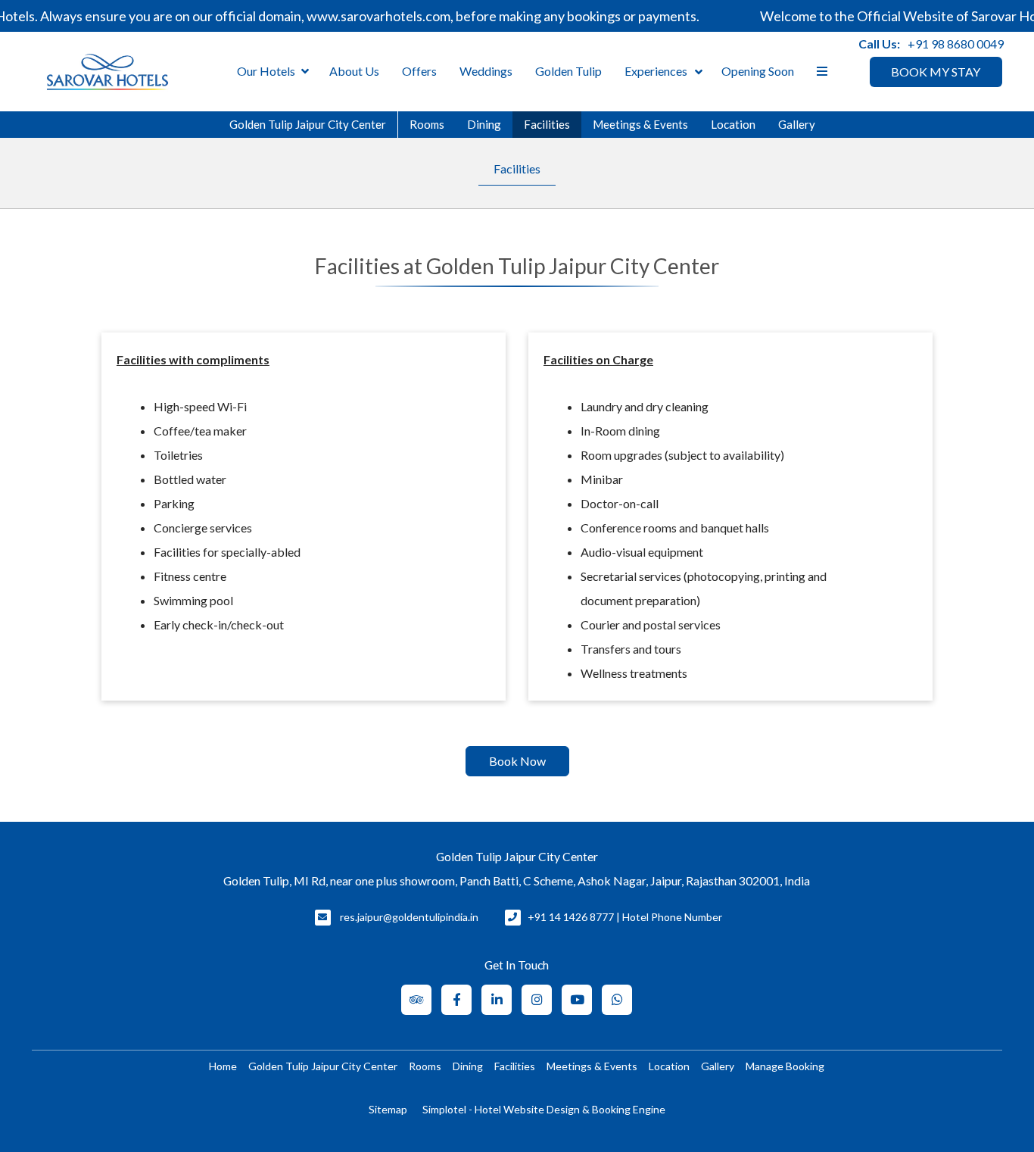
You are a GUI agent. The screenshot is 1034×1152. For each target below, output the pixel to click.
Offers (419, 71)
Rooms (427, 124)
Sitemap (388, 1109)
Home (223, 1066)
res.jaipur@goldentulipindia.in (409, 916)
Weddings (485, 71)
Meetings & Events (640, 124)
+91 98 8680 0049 (956, 43)
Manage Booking (785, 1066)
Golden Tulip (568, 71)
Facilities (547, 124)
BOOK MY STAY (935, 71)
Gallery (796, 124)
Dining (484, 124)
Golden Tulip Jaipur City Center (307, 124)
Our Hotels (266, 71)
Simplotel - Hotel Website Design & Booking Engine (543, 1109)
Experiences (655, 71)
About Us (354, 71)
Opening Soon (757, 71)
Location (733, 124)
